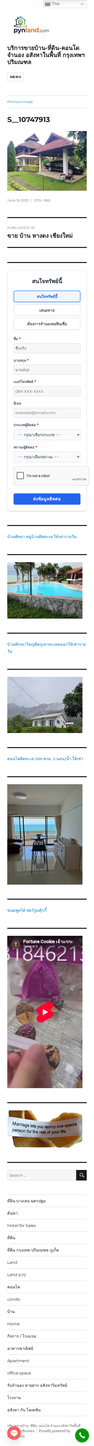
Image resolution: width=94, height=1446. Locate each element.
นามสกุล (21, 360)
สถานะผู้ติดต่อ (25, 447)
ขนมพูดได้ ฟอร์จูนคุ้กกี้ (27, 910)
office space (19, 1373)
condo (13, 1299)
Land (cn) (16, 1274)
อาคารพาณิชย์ (20, 1348)
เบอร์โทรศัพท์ (25, 381)
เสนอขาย (47, 310)
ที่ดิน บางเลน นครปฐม (26, 1201)
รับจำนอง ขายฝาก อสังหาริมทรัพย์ (37, 1385)
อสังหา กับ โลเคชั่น (24, 1410)
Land (12, 1262)
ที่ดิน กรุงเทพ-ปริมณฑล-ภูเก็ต (33, 1250)
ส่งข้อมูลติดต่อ (47, 498)
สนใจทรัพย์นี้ (47, 296)
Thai (55, 4)
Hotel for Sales (21, 1225)
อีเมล (17, 403)
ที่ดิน (11, 1237)
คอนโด (13, 1287)
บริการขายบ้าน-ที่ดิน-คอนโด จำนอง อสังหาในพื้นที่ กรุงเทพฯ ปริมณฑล (46, 54)
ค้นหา (12, 1213)
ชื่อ (17, 338)
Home (13, 1324)
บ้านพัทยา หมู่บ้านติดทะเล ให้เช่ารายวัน (41, 536)
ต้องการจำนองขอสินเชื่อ (47, 323)
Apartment (18, 1360)
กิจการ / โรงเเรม (21, 1336)
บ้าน (11, 1311)
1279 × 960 (42, 200)
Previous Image (20, 102)
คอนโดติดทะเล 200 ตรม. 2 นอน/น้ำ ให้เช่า (45, 758)
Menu (15, 77)
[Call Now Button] (82, 1435)
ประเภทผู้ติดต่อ (26, 424)
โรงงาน (14, 1397)
